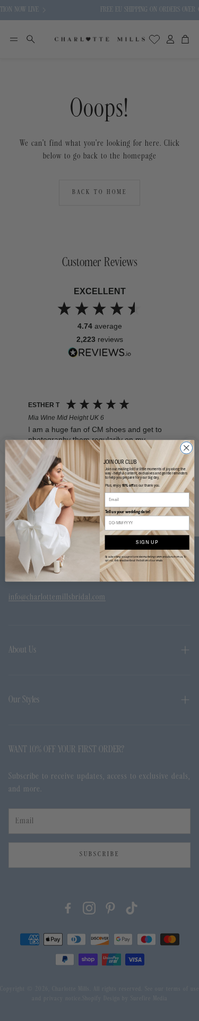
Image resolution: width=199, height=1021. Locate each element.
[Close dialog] (186, 448)
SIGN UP (147, 542)
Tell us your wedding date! (127, 511)
